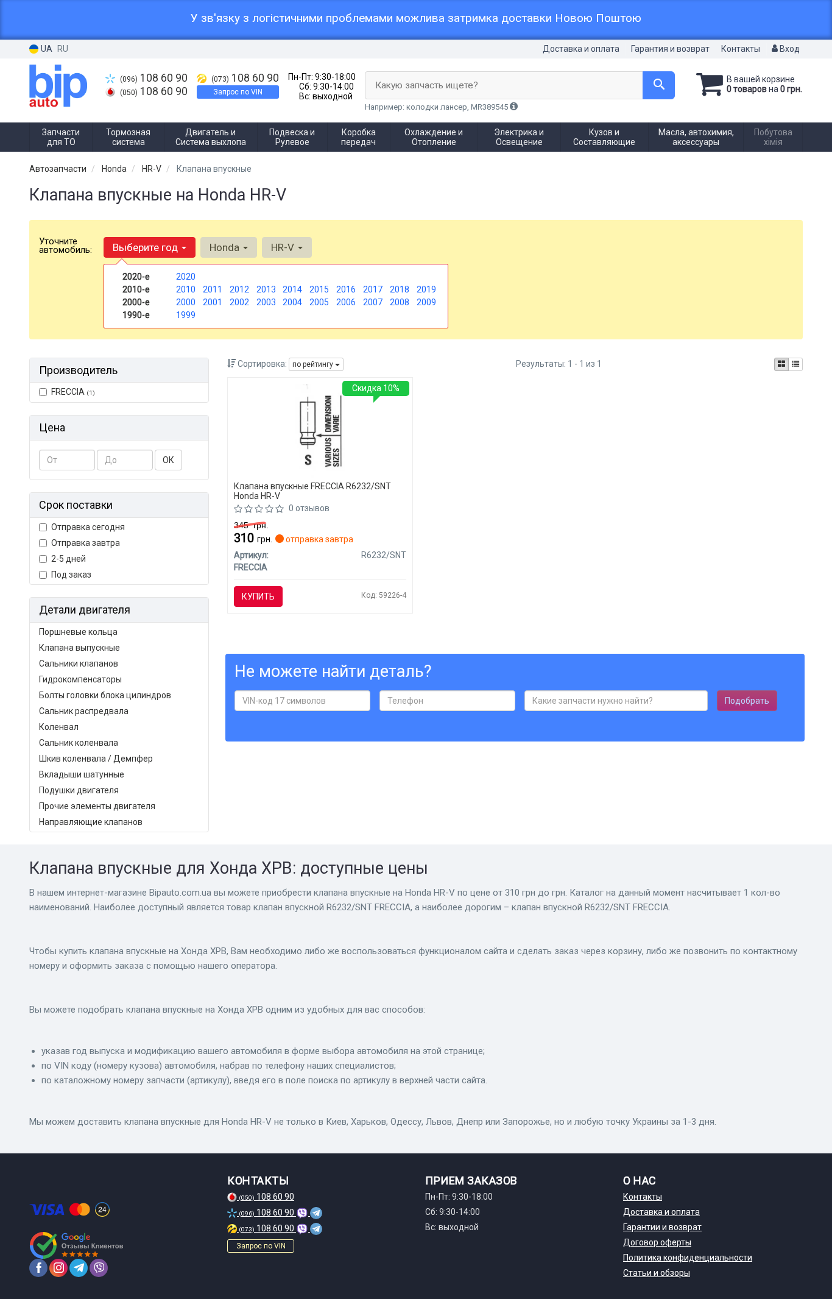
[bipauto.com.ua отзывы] (76, 1245)
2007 (373, 302)
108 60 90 (154, 78)
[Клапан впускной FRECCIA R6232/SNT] (320, 430)
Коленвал (59, 727)
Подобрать (747, 701)
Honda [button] (226, 247)
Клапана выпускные (79, 648)
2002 (239, 302)
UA (45, 49)
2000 (186, 302)
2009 (426, 302)
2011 (212, 289)
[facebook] (38, 1268)
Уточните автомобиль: (65, 245)
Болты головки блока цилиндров (105, 695)
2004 (292, 302)
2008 (399, 302)
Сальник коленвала (78, 743)
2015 (319, 289)
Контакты (740, 49)
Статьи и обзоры (656, 1273)
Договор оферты (657, 1242)
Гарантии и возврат (662, 1227)
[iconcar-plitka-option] (781, 364)
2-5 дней (68, 559)
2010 (186, 289)
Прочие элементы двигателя (97, 806)
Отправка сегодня (88, 527)
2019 (426, 289)
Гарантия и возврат (670, 49)
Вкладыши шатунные (81, 774)
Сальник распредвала (84, 711)
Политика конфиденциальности (687, 1257)
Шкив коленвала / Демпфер (96, 758)
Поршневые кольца (78, 632)
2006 (346, 302)
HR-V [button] (284, 247)
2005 (319, 302)
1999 (186, 315)
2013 (266, 289)
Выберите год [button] (146, 247)
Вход (789, 49)
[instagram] (58, 1268)
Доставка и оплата (581, 49)
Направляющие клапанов (91, 822)
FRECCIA (73, 392)
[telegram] (78, 1268)
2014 (292, 289)
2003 (266, 302)
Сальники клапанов (78, 663)
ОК (168, 460)
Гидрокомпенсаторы (80, 679)
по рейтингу (313, 364)
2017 (373, 289)
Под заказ (71, 574)
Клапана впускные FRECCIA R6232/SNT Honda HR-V (312, 490)
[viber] (99, 1268)
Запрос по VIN (238, 92)
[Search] (659, 85)
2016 (346, 289)
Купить (258, 596)
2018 (399, 289)
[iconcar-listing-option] (795, 364)
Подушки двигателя (79, 790)
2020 (186, 276)
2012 (239, 289)
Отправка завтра (85, 543)
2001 (212, 302)
